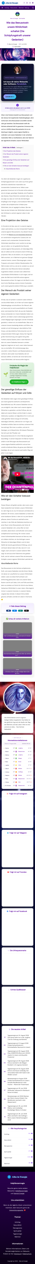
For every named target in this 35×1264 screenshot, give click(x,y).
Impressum (18, 1254)
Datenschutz (27, 1254)
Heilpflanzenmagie (21, 1191)
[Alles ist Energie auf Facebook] (24, 3)
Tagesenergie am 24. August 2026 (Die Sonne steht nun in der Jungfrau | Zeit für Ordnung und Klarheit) (19, 1037)
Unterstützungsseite (16, 1210)
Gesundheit (7, 1140)
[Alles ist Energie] (10, 3)
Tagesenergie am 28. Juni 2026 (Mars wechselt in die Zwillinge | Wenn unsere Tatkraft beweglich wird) (18, 1117)
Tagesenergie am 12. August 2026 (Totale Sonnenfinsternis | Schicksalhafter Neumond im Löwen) (19, 1045)
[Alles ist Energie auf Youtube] (33, 3)
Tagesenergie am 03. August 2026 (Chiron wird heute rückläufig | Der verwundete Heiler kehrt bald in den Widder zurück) (19, 1072)
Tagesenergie (8, 1157)
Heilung (27, 8)
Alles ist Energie (14, 18)
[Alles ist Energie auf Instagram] (27, 3)
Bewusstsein (13, 8)
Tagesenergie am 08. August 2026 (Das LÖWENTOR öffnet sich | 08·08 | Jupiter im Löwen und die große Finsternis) (19, 1054)
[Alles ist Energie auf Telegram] (30, 3)
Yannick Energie (19, 1193)
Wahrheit (21, 8)
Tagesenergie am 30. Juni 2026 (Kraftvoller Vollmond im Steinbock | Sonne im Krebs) (19, 1090)
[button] (33, 7)
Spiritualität (22, 18)
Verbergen (19, 147)
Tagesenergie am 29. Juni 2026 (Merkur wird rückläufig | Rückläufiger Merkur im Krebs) (17, 1108)
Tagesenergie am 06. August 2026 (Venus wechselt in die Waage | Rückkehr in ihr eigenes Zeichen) (18, 1063)
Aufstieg (7, 8)
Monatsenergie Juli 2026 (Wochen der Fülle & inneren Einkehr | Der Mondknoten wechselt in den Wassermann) (18, 1099)
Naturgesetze (8, 1146)
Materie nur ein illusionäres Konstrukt (20, 235)
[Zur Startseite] (17, 1177)
